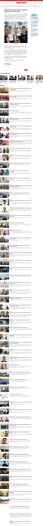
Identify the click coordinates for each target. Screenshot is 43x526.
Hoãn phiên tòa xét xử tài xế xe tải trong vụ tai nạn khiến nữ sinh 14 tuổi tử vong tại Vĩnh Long (21, 119)
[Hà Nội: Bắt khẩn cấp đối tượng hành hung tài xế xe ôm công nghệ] (4, 210)
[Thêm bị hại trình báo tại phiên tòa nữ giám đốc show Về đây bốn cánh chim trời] (4, 217)
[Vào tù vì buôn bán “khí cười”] (4, 113)
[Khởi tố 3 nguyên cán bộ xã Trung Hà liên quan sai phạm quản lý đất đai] (4, 292)
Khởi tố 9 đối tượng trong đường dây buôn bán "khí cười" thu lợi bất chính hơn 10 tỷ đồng (21, 96)
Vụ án (7, 8)
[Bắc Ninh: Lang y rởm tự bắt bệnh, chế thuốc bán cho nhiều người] (4, 516)
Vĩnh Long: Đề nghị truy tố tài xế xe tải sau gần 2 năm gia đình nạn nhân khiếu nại (30, 82)
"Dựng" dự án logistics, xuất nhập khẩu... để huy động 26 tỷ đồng (20, 275)
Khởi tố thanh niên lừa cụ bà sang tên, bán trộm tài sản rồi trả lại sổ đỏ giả (21, 477)
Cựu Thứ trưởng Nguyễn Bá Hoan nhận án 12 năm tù (18, 379)
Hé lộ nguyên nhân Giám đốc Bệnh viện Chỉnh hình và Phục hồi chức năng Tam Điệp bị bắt (20, 104)
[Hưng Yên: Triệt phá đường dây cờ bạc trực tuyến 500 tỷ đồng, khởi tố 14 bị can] (4, 262)
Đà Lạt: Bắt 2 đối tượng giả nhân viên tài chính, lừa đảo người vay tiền (20, 313)
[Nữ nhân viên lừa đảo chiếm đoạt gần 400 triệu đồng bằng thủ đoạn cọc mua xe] (4, 255)
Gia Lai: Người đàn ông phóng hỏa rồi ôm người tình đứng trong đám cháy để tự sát (20, 238)
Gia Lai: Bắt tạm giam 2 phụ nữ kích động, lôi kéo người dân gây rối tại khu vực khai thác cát (21, 134)
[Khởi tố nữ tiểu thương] (4, 307)
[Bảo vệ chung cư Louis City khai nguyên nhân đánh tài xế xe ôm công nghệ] (4, 180)
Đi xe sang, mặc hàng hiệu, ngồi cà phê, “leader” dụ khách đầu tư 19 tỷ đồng (21, 268)
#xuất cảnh (14, 61)
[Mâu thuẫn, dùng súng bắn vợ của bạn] (4, 232)
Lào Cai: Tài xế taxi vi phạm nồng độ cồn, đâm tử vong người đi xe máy (20, 149)
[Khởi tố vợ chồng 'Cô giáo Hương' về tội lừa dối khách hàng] (4, 456)
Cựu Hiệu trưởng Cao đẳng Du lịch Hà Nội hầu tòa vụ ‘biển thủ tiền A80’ (20, 410)
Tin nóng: (2, 6)
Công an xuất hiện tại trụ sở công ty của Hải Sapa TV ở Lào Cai (20, 469)
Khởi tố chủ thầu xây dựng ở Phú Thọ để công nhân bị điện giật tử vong (20, 499)
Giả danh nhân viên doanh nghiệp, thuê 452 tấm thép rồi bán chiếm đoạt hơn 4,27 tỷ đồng (21, 358)
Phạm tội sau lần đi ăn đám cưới (21, 81)
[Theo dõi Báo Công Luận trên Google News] (25, 13)
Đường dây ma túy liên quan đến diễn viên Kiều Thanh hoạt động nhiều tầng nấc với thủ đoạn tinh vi (34, 18)
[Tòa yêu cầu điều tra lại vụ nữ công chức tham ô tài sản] (4, 389)
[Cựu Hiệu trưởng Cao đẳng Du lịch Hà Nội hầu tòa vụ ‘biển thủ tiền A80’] (4, 411)
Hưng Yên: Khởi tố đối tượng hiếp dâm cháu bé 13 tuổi (18, 439)
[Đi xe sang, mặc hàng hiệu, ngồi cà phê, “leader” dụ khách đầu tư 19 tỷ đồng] (4, 269)
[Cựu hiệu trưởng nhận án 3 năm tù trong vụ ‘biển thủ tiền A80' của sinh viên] (4, 404)
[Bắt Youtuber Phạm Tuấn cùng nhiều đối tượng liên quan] (4, 464)
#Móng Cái (10, 61)
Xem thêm (2, 85)
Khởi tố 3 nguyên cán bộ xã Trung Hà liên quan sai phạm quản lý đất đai (20, 290)
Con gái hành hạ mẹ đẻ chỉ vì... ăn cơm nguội (17, 222)
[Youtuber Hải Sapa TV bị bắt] (4, 367)
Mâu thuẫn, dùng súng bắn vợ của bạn (16, 230)
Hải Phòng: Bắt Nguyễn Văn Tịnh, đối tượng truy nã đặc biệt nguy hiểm (34, 22)
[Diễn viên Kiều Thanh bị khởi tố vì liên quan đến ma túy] (4, 329)
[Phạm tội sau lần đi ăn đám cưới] (21, 77)
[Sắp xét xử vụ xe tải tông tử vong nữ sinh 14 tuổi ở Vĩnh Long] (4, 374)
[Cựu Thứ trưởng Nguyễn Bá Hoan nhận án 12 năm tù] (4, 381)
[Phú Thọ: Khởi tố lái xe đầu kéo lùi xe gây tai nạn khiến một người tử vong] (4, 352)
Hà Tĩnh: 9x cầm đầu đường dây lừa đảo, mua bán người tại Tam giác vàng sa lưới (20, 283)
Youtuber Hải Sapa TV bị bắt (14, 364)
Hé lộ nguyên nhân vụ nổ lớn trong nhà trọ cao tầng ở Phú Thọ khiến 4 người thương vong (3, 82)
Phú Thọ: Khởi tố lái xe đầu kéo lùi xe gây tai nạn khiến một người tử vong (20, 350)
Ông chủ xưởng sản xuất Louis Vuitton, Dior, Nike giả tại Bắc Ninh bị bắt (20, 156)
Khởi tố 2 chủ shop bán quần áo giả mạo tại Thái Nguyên (19, 484)
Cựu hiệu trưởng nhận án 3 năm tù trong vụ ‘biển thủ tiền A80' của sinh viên (20, 402)
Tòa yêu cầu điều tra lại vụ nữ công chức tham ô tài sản (19, 387)
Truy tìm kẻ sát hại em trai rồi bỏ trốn (16, 394)
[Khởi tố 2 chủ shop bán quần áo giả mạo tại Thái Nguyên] (4, 486)
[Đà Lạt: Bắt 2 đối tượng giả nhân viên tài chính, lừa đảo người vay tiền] (4, 314)
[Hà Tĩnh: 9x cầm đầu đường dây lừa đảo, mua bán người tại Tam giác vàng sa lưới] (4, 284)
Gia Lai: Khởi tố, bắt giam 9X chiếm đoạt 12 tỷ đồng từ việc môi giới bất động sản (21, 335)
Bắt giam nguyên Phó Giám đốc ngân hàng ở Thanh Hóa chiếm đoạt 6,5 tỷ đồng (21, 492)
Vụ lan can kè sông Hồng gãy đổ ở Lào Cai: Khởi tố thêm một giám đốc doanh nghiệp (12, 82)
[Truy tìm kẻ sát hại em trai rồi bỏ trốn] (4, 396)
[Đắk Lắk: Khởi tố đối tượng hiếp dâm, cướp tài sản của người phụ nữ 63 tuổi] (4, 322)
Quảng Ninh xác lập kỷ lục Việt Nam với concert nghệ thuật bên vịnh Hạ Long (10, 6)
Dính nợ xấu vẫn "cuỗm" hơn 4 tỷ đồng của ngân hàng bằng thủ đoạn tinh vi (20, 522)
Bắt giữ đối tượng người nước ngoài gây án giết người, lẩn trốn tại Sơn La (20, 432)
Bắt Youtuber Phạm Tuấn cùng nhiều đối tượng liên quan (19, 461)
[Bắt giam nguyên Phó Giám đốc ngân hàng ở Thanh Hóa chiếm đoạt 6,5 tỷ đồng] (4, 493)
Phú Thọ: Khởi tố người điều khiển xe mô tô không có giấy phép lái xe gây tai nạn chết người (21, 343)
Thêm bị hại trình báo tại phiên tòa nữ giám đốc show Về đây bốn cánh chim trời (20, 216)
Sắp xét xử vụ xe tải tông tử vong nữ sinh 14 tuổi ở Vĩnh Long (20, 372)
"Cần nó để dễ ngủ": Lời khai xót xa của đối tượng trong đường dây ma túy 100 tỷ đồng (20, 126)
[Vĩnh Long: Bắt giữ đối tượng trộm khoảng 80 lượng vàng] (4, 508)
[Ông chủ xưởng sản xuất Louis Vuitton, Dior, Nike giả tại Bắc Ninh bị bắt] (4, 157)
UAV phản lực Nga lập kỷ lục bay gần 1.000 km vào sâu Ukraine (26, 6)
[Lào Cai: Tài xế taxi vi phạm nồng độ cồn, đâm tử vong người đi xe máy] (4, 150)
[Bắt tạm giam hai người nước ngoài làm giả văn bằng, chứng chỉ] (4, 419)
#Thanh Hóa (7, 61)
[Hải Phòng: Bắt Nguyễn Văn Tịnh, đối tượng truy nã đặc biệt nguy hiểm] (4, 202)
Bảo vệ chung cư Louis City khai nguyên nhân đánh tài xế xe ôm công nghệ (34, 25)
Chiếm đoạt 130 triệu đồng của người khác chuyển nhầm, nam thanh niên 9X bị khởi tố (20, 246)
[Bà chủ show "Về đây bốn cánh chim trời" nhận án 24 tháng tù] (4, 165)
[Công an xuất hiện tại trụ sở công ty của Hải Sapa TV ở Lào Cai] (4, 471)
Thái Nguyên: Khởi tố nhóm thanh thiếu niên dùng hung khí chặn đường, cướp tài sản (20, 425)
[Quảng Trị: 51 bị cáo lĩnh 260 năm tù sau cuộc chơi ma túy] (4, 449)
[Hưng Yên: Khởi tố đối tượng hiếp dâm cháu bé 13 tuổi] (4, 441)
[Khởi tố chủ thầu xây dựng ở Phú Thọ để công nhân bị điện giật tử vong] (4, 501)
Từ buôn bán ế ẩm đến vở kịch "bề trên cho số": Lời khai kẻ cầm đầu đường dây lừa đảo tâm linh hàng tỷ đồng (34, 35)
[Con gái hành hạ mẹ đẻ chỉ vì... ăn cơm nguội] (4, 225)
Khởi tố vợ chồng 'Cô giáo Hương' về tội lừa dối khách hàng (19, 454)
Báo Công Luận (21, 3)
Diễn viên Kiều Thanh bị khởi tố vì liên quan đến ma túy (19, 327)
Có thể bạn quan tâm (4, 73)
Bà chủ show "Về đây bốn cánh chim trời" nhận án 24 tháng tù (20, 163)
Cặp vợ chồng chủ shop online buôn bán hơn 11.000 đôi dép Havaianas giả (19, 171)
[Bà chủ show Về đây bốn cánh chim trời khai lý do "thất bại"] (4, 195)
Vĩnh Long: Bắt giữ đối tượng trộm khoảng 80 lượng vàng (19, 506)
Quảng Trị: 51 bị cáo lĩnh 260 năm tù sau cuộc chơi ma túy (19, 446)
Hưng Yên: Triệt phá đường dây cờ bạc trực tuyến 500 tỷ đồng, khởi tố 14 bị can (21, 261)
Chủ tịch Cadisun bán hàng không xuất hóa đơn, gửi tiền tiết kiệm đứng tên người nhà (20, 89)
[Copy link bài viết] (22, 13)
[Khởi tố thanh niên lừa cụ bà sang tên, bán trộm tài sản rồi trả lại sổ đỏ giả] (4, 478)
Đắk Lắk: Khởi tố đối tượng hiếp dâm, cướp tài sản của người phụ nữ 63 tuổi (20, 320)
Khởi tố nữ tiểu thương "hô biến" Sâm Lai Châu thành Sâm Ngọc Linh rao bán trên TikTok (34, 30)
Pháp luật (5, 8)
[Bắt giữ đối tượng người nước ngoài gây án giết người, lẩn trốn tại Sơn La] (4, 434)
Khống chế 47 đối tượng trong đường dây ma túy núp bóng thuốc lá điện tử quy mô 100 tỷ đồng (21, 186)
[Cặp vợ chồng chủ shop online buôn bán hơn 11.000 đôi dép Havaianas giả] (4, 172)
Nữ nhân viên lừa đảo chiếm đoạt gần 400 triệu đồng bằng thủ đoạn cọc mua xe (21, 253)
